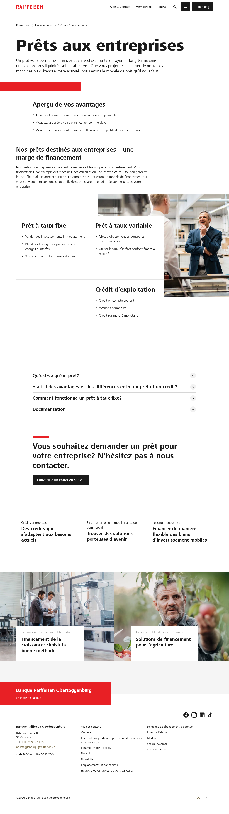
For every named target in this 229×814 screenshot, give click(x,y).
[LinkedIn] (202, 715)
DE (198, 797)
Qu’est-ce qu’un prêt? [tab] (56, 375)
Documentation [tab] (49, 409)
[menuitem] (120, 6)
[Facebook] (186, 715)
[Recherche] (175, 6)
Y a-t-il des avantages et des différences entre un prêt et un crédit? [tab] (105, 386)
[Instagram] (194, 715)
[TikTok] (210, 715)
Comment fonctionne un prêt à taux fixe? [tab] (77, 398)
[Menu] (185, 6)
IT (212, 797)
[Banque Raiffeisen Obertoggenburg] (29, 7)
